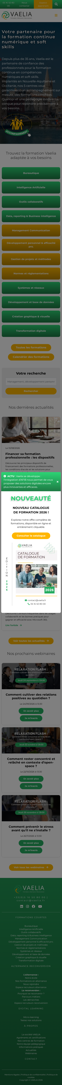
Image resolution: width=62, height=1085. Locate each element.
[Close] (58, 481)
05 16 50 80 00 (38, 604)
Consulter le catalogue (31, 535)
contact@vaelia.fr (37, 600)
